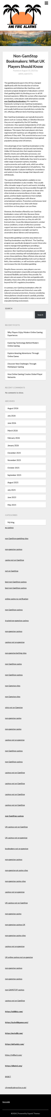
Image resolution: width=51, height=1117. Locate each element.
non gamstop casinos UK (15, 924)
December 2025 (14, 453)
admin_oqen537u (25, 74)
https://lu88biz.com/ (14, 1011)
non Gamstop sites (12, 686)
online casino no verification (16, 599)
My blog (11, 522)
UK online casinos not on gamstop (19, 957)
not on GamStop (11, 571)
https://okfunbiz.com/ (14, 1044)
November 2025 (14, 460)
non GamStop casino (13, 664)
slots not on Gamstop (14, 707)
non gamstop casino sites (15, 881)
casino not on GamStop (14, 560)
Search (8, 308)
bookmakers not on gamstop (16, 848)
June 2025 (12, 497)
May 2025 (12, 505)
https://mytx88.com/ (14, 1033)
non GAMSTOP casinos (14, 990)
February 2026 (14, 438)
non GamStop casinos (14, 610)
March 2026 (13, 430)
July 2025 (12, 490)
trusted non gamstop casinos (17, 620)
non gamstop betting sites (15, 653)
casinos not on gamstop (15, 642)
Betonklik (6, 1102)
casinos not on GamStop (15, 772)
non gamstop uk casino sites (16, 870)
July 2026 (12, 416)
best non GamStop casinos (16, 582)
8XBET (8, 1076)
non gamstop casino (13, 718)
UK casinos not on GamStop (16, 827)
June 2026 (12, 423)
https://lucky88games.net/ (16, 1022)
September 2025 (14, 475)
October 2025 (13, 468)
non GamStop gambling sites (16, 538)
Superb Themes (33, 1113)
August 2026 (13, 408)
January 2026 (13, 445)
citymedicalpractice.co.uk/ (15, 1087)
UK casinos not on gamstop (16, 838)
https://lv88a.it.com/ (13, 1055)
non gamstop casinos (13, 549)
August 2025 (13, 482)
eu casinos (9, 527)
